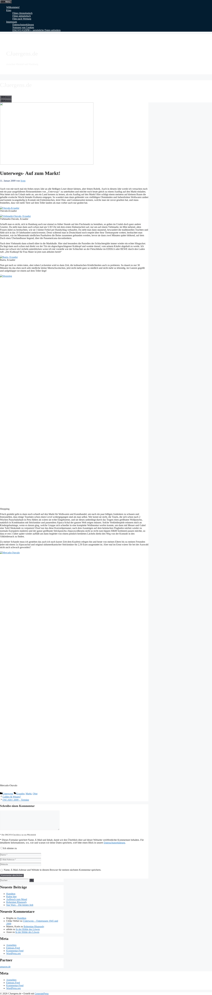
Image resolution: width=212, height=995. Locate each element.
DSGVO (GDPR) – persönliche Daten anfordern (36, 30)
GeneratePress (42, 993)
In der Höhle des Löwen (28, 929)
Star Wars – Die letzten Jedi (19, 905)
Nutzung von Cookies (23, 27)
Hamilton (10, 893)
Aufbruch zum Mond (16, 899)
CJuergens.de (22, 53)
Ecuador (20, 793)
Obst (35, 793)
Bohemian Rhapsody (16, 902)
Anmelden (11, 945)
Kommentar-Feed (14, 950)
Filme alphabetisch (21, 16)
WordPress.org (13, 953)
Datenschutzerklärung (23, 24)
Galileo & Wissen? (11, 796)
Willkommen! (13, 7)
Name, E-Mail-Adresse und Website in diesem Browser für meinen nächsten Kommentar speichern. (52, 870)
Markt (29, 793)
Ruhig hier (11, 896)
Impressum (11, 21)
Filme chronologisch (22, 13)
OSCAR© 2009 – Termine (15, 800)
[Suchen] (31, 880)
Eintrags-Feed (13, 948)
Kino (8, 10)
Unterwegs (7, 793)
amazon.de (5, 966)
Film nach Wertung (21, 18)
